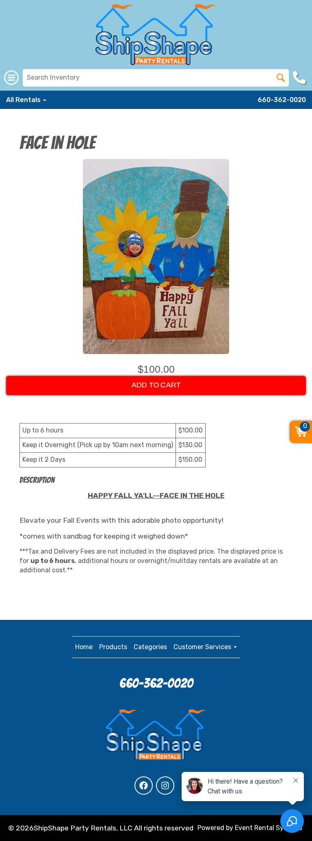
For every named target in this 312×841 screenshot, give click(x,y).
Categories (150, 647)
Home (84, 647)
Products (113, 647)
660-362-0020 (282, 100)
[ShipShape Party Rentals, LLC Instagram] (165, 785)
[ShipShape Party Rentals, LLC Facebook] (143, 785)
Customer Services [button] (203, 647)
